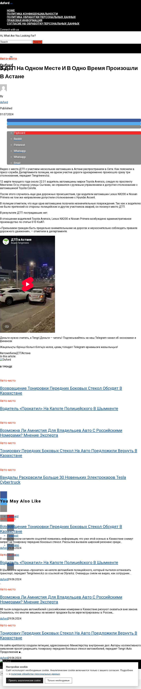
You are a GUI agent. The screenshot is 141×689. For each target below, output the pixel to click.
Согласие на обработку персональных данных (43, 23)
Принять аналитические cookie (25, 680)
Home (11, 10)
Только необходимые (58, 680)
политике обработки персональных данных (35, 673)
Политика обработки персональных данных (41, 17)
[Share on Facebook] (74, 120)
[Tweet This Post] (74, 123)
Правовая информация (24, 20)
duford (4, 102)
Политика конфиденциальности (32, 13)
